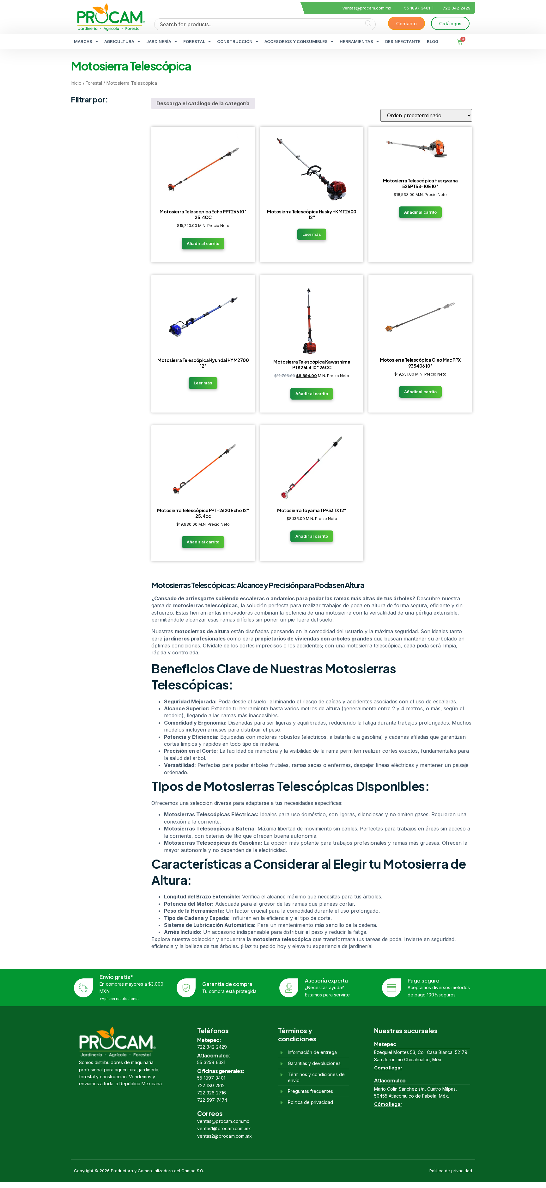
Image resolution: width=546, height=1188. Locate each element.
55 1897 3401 (211, 1078)
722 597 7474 (212, 1100)
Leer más (311, 234)
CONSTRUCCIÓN (234, 41)
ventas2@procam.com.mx (224, 1136)
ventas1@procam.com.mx (224, 1128)
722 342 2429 (212, 1047)
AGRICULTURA (119, 41)
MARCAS (83, 41)
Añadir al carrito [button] (203, 243)
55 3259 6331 (211, 1062)
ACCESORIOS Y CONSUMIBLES (296, 41)
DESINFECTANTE (403, 41)
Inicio (76, 83)
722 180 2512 (211, 1085)
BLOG (432, 41)
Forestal (94, 83)
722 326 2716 (211, 1092)
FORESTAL (194, 41)
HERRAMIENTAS (356, 41)
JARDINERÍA (158, 41)
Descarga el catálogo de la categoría (203, 103)
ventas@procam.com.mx (223, 1121)
